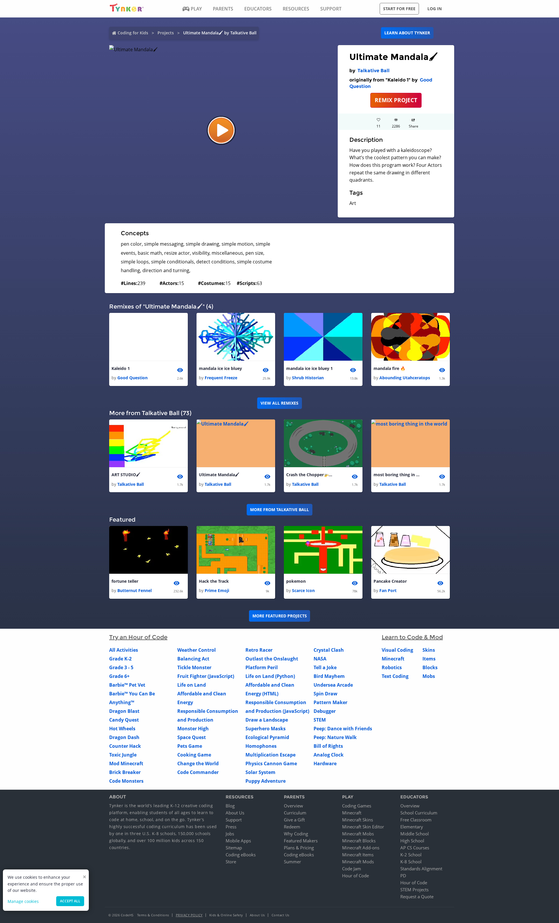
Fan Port (388, 590)
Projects (166, 33)
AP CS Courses (414, 848)
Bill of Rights (328, 746)
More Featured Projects (279, 616)
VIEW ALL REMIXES (279, 403)
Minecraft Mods (358, 861)
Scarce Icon (303, 590)
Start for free (399, 8)
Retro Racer (259, 650)
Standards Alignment (421, 868)
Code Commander (198, 772)
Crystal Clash (329, 650)
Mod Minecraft (126, 763)
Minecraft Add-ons (360, 848)
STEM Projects (414, 889)
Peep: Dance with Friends (343, 728)
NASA (320, 659)
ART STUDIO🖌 (126, 474)
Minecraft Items (358, 855)
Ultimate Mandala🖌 (219, 474)
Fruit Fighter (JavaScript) (205, 676)
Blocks (430, 667)
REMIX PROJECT (396, 100)
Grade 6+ (119, 676)
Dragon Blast (124, 711)
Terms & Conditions (153, 915)
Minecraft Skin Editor (363, 827)
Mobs (428, 676)
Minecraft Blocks (359, 841)
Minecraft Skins (357, 820)
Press (231, 827)
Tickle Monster (194, 667)
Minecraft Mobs (358, 834)
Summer (292, 861)
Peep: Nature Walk (335, 737)
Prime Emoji (217, 590)
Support (234, 820)
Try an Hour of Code (138, 637)
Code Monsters (126, 781)
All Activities (123, 650)
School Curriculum (418, 813)
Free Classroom (415, 820)
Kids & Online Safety (226, 915)
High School (412, 841)
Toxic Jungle (123, 755)
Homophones (261, 746)
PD (403, 875)
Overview (293, 806)
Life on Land (191, 685)
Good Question (132, 377)
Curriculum (295, 813)
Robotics (392, 667)
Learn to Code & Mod (412, 637)
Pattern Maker (330, 702)
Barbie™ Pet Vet (127, 685)
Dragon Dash (124, 737)
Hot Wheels (122, 728)
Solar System (260, 772)
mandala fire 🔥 (389, 368)
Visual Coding (397, 650)
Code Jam (351, 868)
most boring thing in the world (397, 474)
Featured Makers (301, 841)
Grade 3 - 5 (121, 667)
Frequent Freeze (221, 377)
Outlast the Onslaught (271, 659)
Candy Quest (124, 720)
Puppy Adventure (265, 781)
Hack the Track (214, 581)
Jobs (230, 834)
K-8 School (411, 861)
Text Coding (395, 676)
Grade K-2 (120, 659)
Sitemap (234, 848)
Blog (230, 806)
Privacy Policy (189, 915)
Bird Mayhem (329, 676)
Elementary (411, 827)
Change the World (198, 763)
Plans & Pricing (299, 848)
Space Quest (191, 737)
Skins (428, 650)
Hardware (325, 763)
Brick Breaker (125, 772)
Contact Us (280, 915)
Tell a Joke (325, 667)
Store (231, 861)
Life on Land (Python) (270, 676)
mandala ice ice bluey (220, 368)
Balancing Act (193, 659)
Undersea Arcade (333, 685)
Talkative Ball (374, 70)
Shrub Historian (308, 377)
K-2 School (411, 855)
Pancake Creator (390, 581)
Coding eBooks (241, 855)
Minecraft (393, 659)
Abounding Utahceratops (404, 377)
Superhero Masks (265, 728)
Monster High (193, 728)
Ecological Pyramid (267, 737)
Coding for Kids (133, 33)
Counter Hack (125, 746)
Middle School (414, 834)
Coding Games (356, 806)
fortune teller (125, 581)
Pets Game (189, 746)
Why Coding (296, 834)
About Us (235, 813)
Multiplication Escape (270, 755)
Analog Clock (329, 755)
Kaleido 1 (121, 368)
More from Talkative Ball (279, 509)
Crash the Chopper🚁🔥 (309, 474)
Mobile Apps (238, 841)
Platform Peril (261, 667)
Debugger (325, 711)
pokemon (296, 581)
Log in (434, 8)
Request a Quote (417, 896)
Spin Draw (325, 693)
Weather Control (196, 650)
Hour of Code (355, 875)
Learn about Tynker (407, 33)
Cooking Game (194, 755)
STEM (320, 720)
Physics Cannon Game (271, 763)
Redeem (292, 827)
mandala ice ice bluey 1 (309, 368)
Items (429, 659)
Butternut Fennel (134, 590)
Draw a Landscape (266, 720)
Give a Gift (294, 820)
